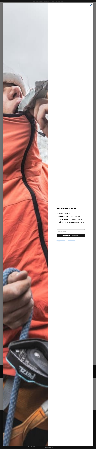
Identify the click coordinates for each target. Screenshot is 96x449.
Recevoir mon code (70, 235)
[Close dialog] (91, 4)
